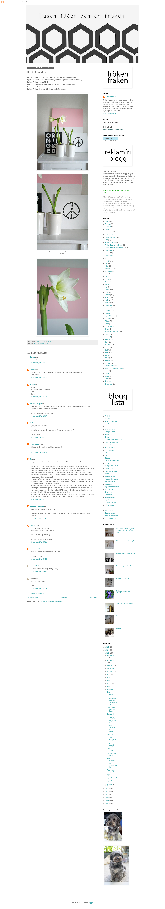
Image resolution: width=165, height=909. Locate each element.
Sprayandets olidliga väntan (125, 553)
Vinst (107, 371)
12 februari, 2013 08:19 (39, 542)
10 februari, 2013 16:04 (39, 416)
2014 (107, 650)
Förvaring (108, 256)
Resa (107, 324)
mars (109, 686)
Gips (106, 258)
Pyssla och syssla (111, 503)
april (109, 683)
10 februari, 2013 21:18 (39, 499)
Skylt (106, 334)
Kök (106, 287)
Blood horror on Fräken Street (111, 709)
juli (108, 674)
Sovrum (107, 345)
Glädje (107, 261)
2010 (107, 794)
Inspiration (108, 269)
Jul (106, 274)
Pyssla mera (109, 500)
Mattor (107, 297)
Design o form (110, 432)
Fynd (107, 253)
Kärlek (107, 284)
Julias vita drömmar (112, 461)
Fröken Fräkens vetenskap (114, 248)
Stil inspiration (110, 510)
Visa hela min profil (110, 114)
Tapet (107, 352)
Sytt (106, 350)
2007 (107, 803)
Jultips (107, 276)
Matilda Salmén (110, 476)
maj (108, 680)
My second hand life (112, 487)
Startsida (63, 598)
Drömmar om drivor (111, 754)
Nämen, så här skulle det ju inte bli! (111, 720)
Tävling (107, 360)
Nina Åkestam (110, 489)
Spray (107, 347)
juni (108, 677)
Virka (107, 376)
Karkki (107, 463)
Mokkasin (108, 484)
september (111, 668)
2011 (107, 791)
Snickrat (108, 337)
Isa (106, 455)
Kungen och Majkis (111, 466)
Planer (107, 311)
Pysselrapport (112, 778)
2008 (107, 800)
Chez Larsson (110, 429)
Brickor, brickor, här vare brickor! (112, 728)
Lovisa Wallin (35, 566)
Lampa (107, 290)
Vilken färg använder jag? (114, 368)
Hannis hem (109, 450)
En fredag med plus (111, 745)
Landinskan (109, 468)
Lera (106, 292)
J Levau (108, 458)
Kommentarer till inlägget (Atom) (51, 601)
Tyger (107, 358)
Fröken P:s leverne (111, 442)
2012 (107, 788)
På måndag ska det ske (124, 566)
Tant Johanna (110, 513)
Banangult (110, 714)
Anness (107, 419)
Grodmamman (35, 444)
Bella (32, 423)
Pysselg (110, 781)
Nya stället (108, 305)
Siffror (107, 329)
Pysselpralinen (110, 497)
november (110, 660)
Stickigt (118, 628)
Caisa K (108, 426)
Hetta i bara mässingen (124, 616)
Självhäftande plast (111, 332)
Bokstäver (108, 232)
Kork (106, 282)
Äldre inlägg (93, 598)
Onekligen (108, 492)
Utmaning (108, 363)
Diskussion (109, 234)
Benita (32, 357)
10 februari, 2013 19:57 (39, 452)
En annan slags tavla (123, 578)
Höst (106, 266)
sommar (108, 339)
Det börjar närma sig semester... (123, 592)
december (110, 656)
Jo (31, 459)
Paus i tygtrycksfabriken (112, 765)
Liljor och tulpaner (111, 471)
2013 (107, 653)
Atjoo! (109, 775)
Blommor (108, 229)
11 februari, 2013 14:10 (39, 519)
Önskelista (108, 384)
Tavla (46, 343)
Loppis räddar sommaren (124, 603)
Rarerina (108, 508)
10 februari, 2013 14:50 (39, 363)
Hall (106, 263)
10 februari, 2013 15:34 (39, 378)
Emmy (107, 437)
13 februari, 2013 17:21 (39, 589)
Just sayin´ (110, 734)
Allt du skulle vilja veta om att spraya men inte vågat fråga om (125, 530)
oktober (110, 665)
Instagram (108, 271)
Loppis (107, 295)
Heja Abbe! (109, 453)
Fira (106, 240)
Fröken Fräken (111, 97)
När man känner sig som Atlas (111, 739)
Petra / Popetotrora (37, 506)
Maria (107, 474)
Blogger (90, 903)
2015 (107, 647)
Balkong (108, 227)
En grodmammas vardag (113, 440)
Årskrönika (109, 381)
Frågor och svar (110, 242)
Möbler (107, 303)
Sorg (106, 342)
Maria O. (33, 370)
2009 (107, 797)
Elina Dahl (108, 434)
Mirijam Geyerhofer (111, 479)
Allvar (107, 221)
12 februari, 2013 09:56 (39, 559)
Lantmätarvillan (35, 549)
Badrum (108, 224)
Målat (107, 300)
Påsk (107, 321)
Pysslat (107, 318)
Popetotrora (109, 495)
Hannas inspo (110, 448)
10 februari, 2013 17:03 (39, 437)
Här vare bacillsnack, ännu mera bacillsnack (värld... (112, 700)
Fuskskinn (108, 250)
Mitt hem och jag (111, 482)
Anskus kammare (111, 421)
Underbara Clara (111, 518)
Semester (108, 326)
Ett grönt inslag (110, 693)
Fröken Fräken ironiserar (113, 245)
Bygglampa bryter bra (111, 771)
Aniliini (107, 416)
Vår (106, 379)
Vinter (107, 373)
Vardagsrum (109, 366)
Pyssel (107, 313)
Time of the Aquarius (112, 516)
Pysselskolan (109, 316)
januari (110, 785)
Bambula (108, 424)
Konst (107, 279)
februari (110, 689)
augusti (110, 671)
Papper (107, 308)
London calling (110, 749)
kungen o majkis (36, 404)
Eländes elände (39, 343)
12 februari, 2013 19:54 (39, 572)
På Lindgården (110, 505)
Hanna (32, 385)
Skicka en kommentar (38, 593)
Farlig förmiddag (111, 759)
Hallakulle (108, 445)
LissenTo (33, 525)
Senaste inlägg (33, 598)
